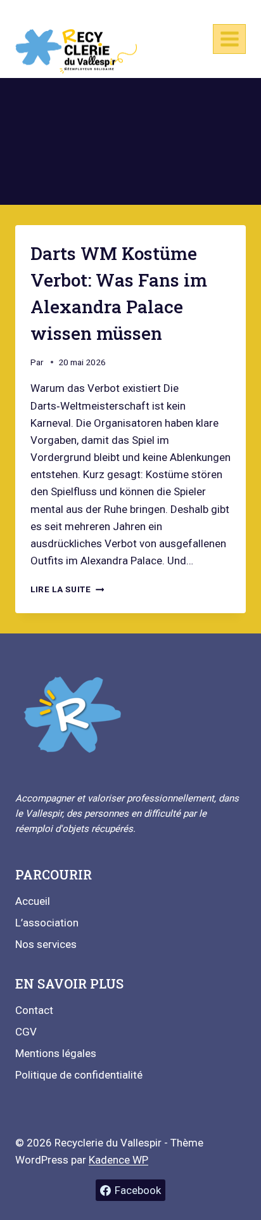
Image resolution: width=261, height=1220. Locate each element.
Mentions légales (55, 1053)
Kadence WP (118, 1159)
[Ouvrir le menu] (229, 38)
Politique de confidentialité (79, 1074)
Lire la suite (67, 589)
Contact (34, 1010)
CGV (26, 1031)
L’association (47, 922)
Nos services (46, 944)
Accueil (32, 901)
